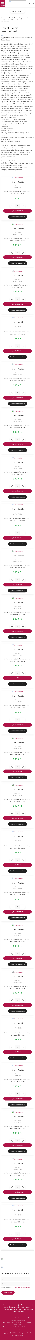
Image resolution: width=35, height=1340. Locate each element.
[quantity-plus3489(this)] (22, 206)
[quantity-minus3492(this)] (12, 346)
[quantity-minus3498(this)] (12, 533)
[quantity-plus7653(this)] (22, 1140)
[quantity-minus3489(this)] (12, 206)
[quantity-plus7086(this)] (22, 626)
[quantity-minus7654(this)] (12, 1187)
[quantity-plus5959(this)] (22, 580)
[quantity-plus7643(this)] (22, 673)
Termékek (5, 1309)
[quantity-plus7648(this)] (22, 907)
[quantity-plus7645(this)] (22, 767)
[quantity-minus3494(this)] (12, 439)
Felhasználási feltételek (21, 1288)
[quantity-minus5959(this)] (12, 580)
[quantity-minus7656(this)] (12, 1234)
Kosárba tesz (19, 210)
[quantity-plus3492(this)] (22, 346)
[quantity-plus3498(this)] (22, 533)
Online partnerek (18, 1311)
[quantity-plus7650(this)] (22, 1000)
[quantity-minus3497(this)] (12, 486)
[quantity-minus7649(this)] (12, 954)
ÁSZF (20, 1309)
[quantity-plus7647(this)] (22, 860)
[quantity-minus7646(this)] (12, 813)
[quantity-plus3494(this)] (22, 439)
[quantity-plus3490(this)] (22, 252)
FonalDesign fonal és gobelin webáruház (17, 1305)
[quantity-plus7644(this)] (22, 720)
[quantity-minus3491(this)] (12, 299)
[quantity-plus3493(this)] (22, 393)
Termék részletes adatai (17, 216)
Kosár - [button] (19, 11)
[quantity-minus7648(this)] (12, 907)
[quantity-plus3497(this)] (22, 486)
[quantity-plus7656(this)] (22, 1234)
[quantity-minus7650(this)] (12, 1000)
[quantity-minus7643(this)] (12, 673)
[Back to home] (17, 3)
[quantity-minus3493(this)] (12, 393)
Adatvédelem (28, 1309)
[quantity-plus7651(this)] (22, 1047)
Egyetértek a (16, 1288)
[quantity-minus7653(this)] (12, 1140)
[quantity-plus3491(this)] (22, 299)
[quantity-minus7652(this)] (12, 1094)
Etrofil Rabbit (17, 182)
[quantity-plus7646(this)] (22, 813)
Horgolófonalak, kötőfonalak (14, 1307)
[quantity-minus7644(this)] (12, 720)
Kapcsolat (13, 1309)
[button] (30, 3)
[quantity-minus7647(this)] (12, 860)
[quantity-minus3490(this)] (12, 252)
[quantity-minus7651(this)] (12, 1047)
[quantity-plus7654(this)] (22, 1187)
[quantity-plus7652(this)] (22, 1094)
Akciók (28, 1307)
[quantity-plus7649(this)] (22, 954)
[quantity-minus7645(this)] (12, 767)
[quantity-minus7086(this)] (12, 626)
